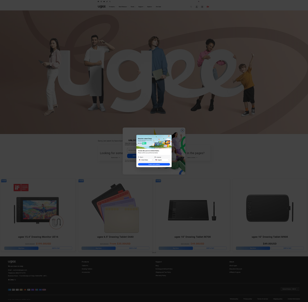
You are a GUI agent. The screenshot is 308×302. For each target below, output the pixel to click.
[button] (146, 160)
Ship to (141, 157)
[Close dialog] (170, 136)
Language (158, 157)
